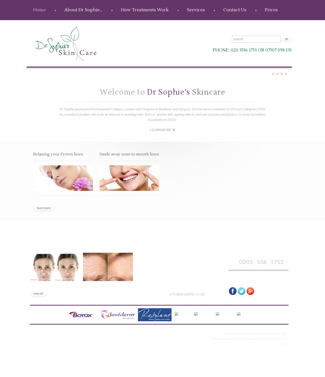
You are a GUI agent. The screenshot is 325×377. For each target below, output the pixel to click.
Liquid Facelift (43, 285)
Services (196, 10)
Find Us (154, 334)
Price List (174, 334)
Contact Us (234, 10)
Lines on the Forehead (104, 285)
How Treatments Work (144, 10)
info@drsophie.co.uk (187, 294)
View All (38, 293)
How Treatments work (87, 334)
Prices (271, 10)
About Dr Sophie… (83, 10)
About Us (53, 334)
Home (39, 10)
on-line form (250, 278)
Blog (138, 334)
